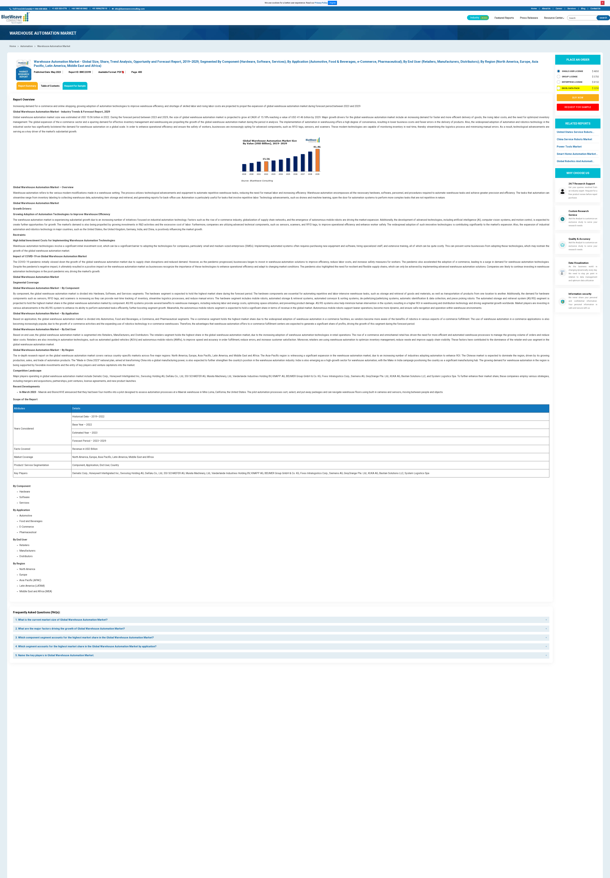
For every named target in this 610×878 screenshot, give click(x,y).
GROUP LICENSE (569, 76)
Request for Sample (578, 107)
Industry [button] (478, 17)
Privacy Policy (321, 3)
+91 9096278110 (99, 8)
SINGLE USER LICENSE (572, 71)
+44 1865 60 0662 (79, 8)
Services (571, 8)
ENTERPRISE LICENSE (572, 82)
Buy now (577, 97)
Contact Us (595, 8)
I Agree (332, 3)
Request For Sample (75, 86)
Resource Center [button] (553, 17)
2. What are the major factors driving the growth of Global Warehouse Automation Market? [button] (70, 628)
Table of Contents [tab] (50, 86)
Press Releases (529, 17)
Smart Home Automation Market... (577, 153)
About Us (546, 8)
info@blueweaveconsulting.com (130, 9)
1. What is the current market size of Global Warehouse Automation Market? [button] (61, 619)
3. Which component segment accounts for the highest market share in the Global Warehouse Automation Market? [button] (84, 637)
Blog (583, 8)
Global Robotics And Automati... (575, 161)
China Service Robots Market (574, 139)
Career (559, 8)
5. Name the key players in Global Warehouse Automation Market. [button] (54, 655)
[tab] (281, 620)
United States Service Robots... (575, 132)
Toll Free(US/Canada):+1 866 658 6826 (30, 9)
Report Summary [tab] (27, 86)
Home (534, 8)
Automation (26, 46)
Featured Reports (504, 17)
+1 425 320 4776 (59, 8)
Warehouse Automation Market (53, 46)
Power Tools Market (569, 146)
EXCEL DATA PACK (571, 88)
